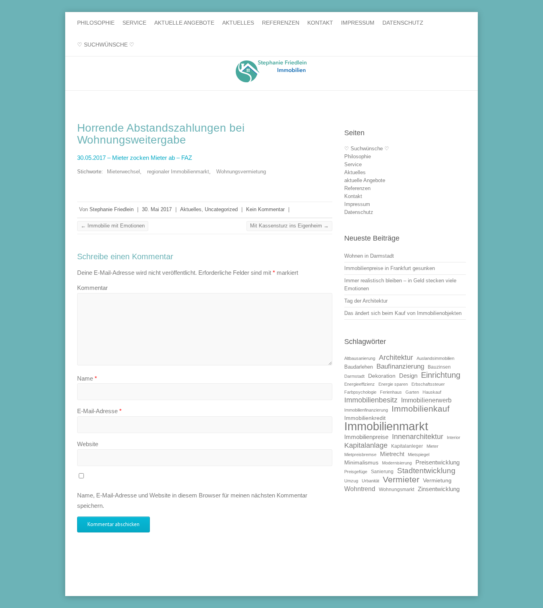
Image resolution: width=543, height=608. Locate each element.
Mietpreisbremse (360, 454)
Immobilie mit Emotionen (113, 226)
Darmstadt (354, 376)
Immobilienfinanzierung (366, 410)
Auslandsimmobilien (435, 358)
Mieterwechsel (123, 172)
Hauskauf (432, 392)
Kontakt (320, 22)
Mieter (432, 446)
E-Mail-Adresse (99, 411)
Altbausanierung (359, 358)
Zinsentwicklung (439, 489)
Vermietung (437, 481)
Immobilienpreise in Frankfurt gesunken (389, 268)
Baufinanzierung (400, 366)
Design (408, 375)
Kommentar (92, 287)
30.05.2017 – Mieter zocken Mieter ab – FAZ (134, 157)
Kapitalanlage (366, 445)
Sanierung (382, 471)
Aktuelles (238, 22)
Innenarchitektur (417, 436)
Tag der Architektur (366, 301)
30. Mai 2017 (157, 209)
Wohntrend (359, 488)
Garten (412, 392)
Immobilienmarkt (386, 426)
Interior (453, 437)
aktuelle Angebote (184, 22)
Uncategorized (221, 209)
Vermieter (401, 479)
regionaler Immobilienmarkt (178, 172)
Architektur (396, 357)
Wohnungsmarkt (396, 489)
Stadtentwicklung (426, 470)
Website (87, 444)
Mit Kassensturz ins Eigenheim (289, 226)
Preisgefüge (355, 471)
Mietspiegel (418, 454)
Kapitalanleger (407, 446)
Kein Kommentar (265, 209)
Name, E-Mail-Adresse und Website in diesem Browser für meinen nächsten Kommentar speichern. (192, 500)
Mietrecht (392, 454)
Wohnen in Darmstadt (369, 256)
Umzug (351, 480)
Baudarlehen (358, 367)
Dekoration (382, 376)
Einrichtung (440, 374)
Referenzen (280, 22)
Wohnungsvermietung (241, 172)
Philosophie (95, 22)
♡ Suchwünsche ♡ (105, 44)
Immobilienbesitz (371, 400)
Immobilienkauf (421, 408)
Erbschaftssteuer (428, 384)
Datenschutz (402, 22)
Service (134, 22)
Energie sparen (393, 384)
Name (87, 378)
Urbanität (370, 480)
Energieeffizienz (359, 384)
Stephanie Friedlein (111, 209)
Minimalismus (361, 463)
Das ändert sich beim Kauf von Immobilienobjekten (403, 313)
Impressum (357, 22)
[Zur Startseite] (271, 71)
